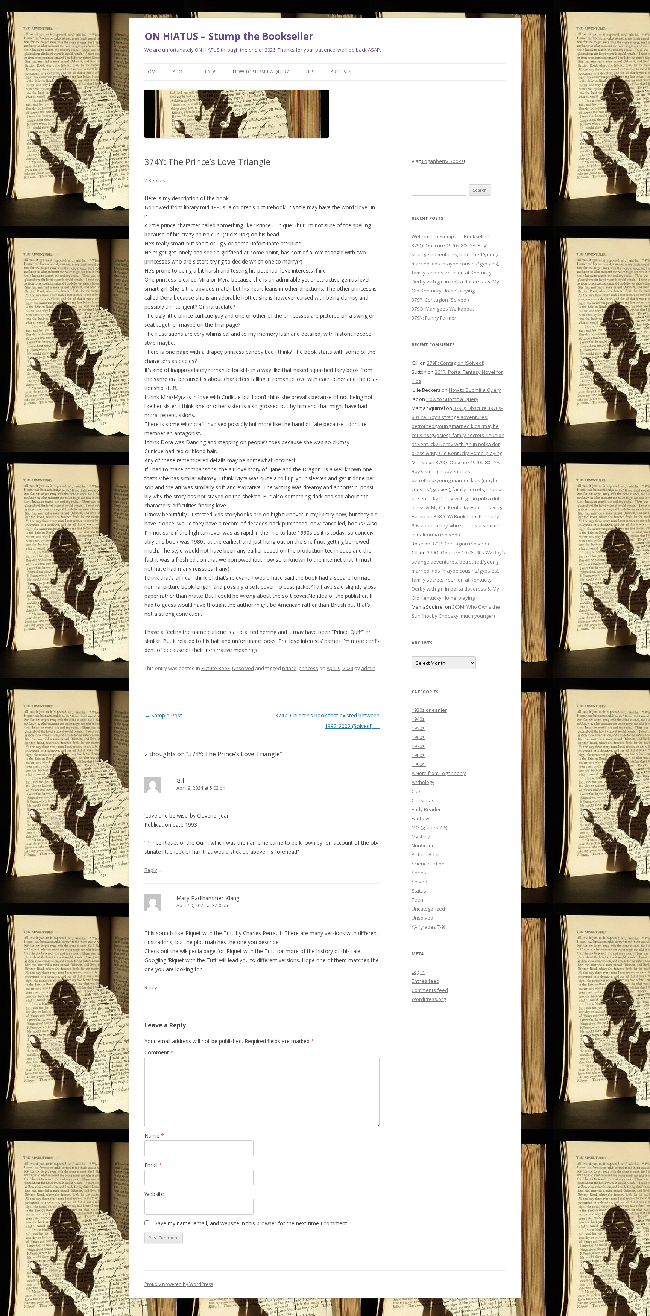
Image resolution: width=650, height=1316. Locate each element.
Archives (341, 72)
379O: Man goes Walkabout (443, 308)
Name (154, 1135)
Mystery (421, 836)
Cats (417, 791)
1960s (418, 737)
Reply (150, 870)
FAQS (210, 72)
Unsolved (243, 668)
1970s (418, 746)
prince (289, 668)
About (180, 72)
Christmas (423, 800)
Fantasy (421, 818)
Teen (417, 899)
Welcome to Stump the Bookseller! (450, 236)
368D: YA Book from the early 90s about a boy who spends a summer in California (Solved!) (456, 525)
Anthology (423, 782)
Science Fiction (428, 863)
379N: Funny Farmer (434, 317)
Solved (419, 881)
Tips (309, 72)
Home (151, 72)
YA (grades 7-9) (428, 926)
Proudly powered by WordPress (178, 1284)
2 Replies (154, 180)
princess (308, 668)
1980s (418, 755)
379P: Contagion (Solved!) (440, 299)
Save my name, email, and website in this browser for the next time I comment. (251, 1223)
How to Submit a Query (261, 72)
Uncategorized (428, 908)
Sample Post (163, 715)
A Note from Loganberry (439, 773)
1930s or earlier (429, 710)
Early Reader (426, 809)
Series (419, 872)
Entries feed (425, 981)
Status (419, 890)
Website (154, 1193)
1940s (418, 719)
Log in (418, 972)
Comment (158, 1052)
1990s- (419, 764)
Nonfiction (423, 845)
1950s (418, 728)
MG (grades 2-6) (429, 827)
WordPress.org (429, 999)
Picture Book (215, 668)
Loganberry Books (442, 161)
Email (153, 1164)
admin (368, 668)
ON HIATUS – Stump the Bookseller (228, 36)
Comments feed (430, 990)
